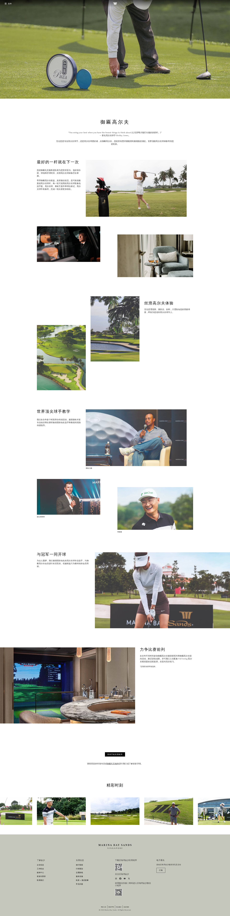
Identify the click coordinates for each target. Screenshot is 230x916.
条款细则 (126, 907)
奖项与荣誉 (41, 876)
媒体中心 (40, 872)
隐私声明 (111, 907)
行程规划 (79, 869)
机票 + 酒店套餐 (82, 880)
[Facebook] (120, 879)
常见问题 (79, 884)
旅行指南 (79, 865)
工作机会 (40, 869)
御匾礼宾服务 (113, 764)
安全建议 (119, 907)
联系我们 (40, 880)
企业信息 (40, 865)
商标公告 (103, 907)
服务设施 (79, 876)
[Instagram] (116, 879)
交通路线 (79, 872)
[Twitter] (129, 879)
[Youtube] (125, 879)
